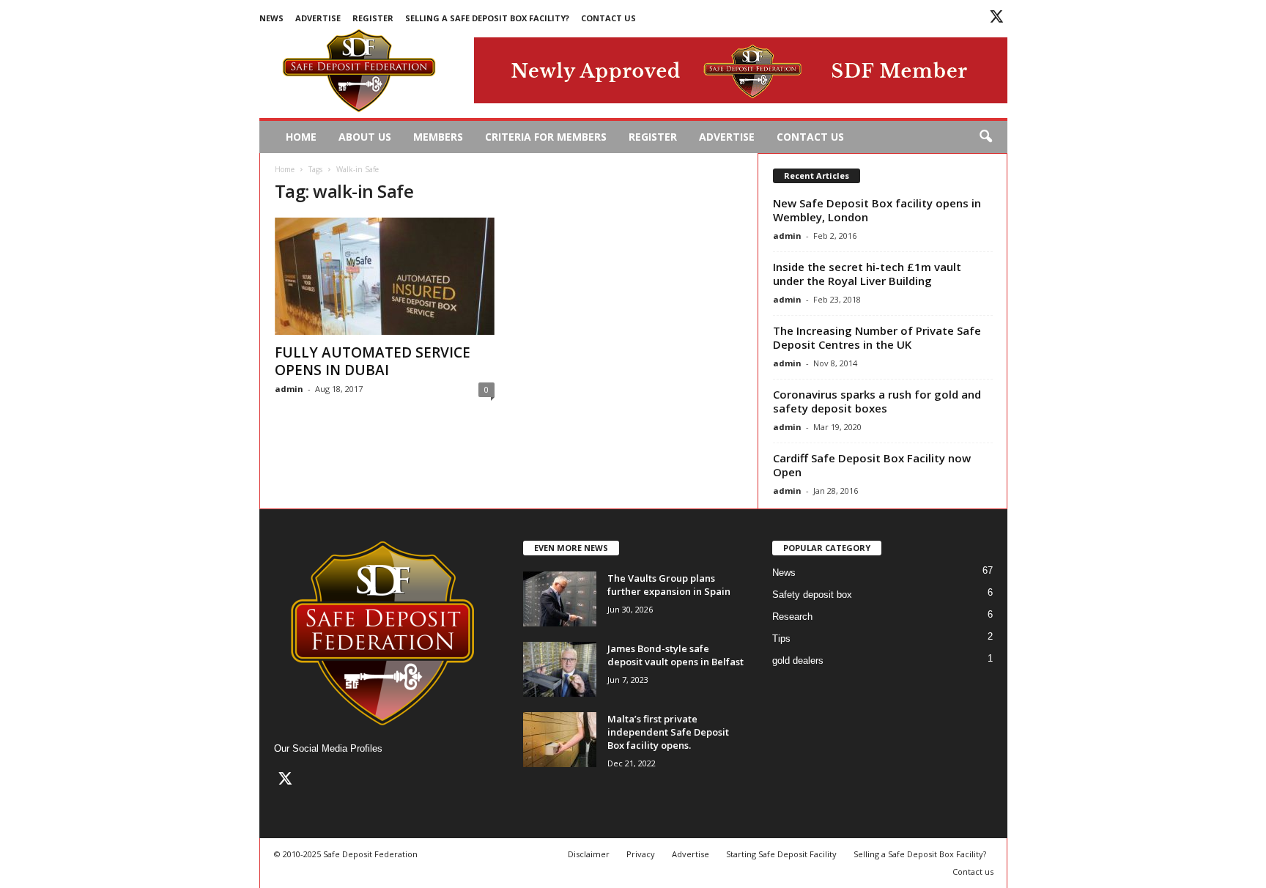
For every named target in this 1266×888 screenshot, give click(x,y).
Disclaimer (589, 853)
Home (301, 137)
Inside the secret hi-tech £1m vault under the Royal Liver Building (867, 273)
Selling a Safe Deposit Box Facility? (487, 17)
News (271, 17)
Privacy (640, 853)
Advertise (318, 17)
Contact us (608, 17)
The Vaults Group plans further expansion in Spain (668, 584)
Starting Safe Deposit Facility (781, 853)
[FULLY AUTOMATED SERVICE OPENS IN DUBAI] (385, 276)
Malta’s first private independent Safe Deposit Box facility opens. (668, 732)
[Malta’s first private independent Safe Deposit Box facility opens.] (559, 739)
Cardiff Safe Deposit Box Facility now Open (872, 465)
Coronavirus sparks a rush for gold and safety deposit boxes (877, 401)
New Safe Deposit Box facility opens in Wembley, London (877, 210)
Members (438, 137)
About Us (364, 137)
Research (792, 616)
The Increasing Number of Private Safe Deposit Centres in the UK (877, 337)
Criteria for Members (546, 137)
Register (372, 17)
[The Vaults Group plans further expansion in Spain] (559, 598)
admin (289, 388)
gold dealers (797, 660)
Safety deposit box (812, 594)
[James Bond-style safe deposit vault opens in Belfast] (559, 669)
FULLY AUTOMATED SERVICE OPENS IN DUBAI (372, 361)
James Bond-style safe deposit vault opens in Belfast (675, 655)
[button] (985, 137)
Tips (781, 638)
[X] (996, 18)
